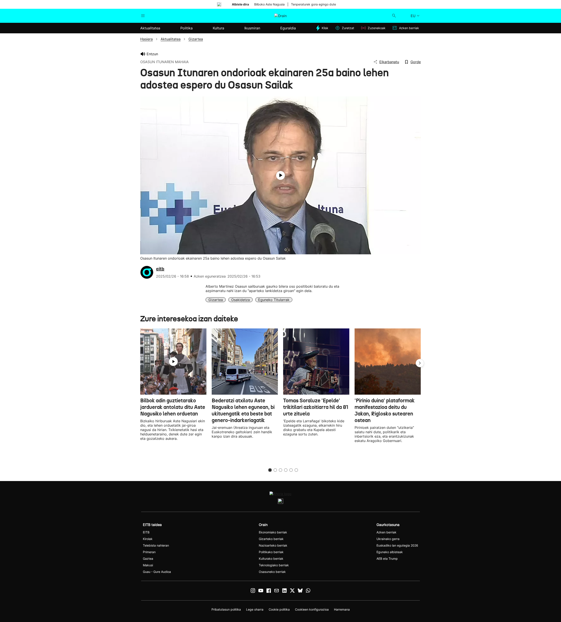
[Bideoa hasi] (280, 175)
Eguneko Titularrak (273, 300)
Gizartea (215, 300)
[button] (420, 363)
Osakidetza (240, 300)
